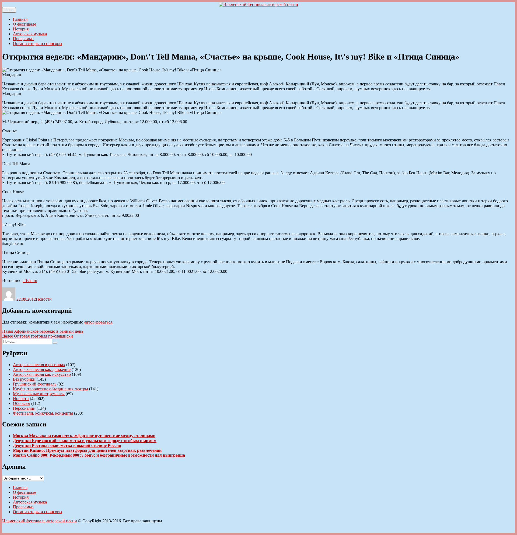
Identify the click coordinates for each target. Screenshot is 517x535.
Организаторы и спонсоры (37, 43)
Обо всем (21, 403)
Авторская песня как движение (42, 369)
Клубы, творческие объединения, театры (50, 389)
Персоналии (24, 408)
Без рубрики (24, 379)
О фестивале (24, 24)
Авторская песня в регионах (39, 364)
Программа (23, 38)
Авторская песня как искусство (42, 374)
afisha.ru (30, 280)
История (21, 29)
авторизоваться (98, 322)
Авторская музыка (30, 34)
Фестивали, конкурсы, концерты (43, 413)
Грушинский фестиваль (34, 384)
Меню (9, 10)
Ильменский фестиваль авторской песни (39, 521)
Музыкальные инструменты (39, 393)
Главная (20, 19)
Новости (44, 299)
